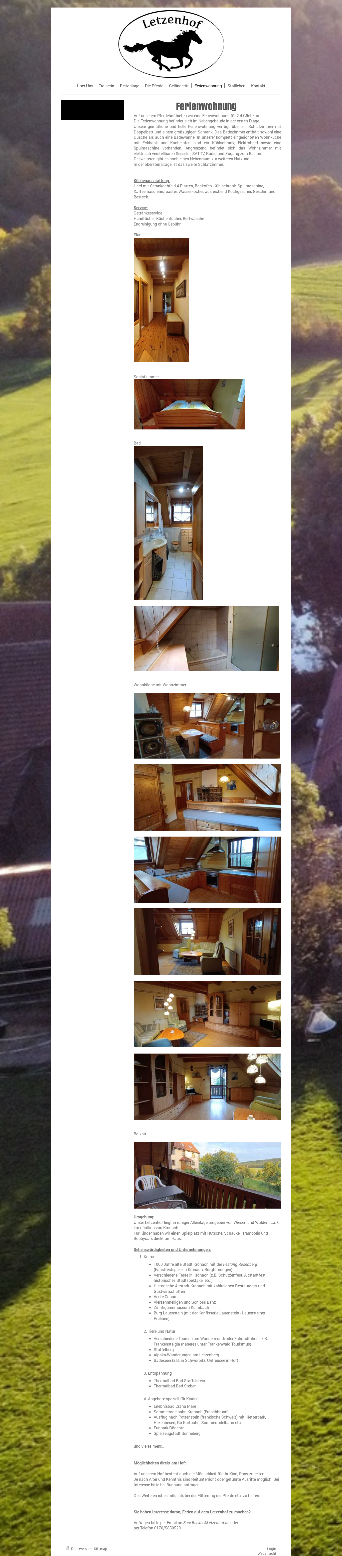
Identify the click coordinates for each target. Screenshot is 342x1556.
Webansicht (267, 1553)
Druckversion (81, 1548)
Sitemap (100, 1548)
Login (271, 1548)
